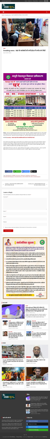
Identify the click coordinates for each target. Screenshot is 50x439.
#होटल (32, 176)
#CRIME (13, 175)
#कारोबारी (26, 176)
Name (4, 211)
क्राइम (4, 48)
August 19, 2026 (6, 387)
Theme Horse (30, 436)
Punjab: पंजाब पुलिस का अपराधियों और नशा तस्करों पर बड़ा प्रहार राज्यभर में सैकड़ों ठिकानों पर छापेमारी (36, 384)
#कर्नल (23, 176)
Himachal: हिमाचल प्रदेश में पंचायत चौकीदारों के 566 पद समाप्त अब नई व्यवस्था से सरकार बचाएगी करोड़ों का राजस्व (39, 324)
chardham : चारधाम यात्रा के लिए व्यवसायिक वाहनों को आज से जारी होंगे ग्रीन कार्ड (20, 137)
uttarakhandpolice (36, 176)
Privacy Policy (19, 436)
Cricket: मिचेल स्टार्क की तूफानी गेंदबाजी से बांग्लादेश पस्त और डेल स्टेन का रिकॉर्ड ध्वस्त (39, 334)
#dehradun (23, 175)
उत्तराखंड (26, 305)
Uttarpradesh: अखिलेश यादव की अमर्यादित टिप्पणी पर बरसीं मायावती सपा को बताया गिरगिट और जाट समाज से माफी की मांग (16, 324)
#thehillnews (27, 175)
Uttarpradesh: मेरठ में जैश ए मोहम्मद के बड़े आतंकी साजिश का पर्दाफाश (35, 360)
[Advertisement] (25, 62)
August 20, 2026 (29, 363)
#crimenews (17, 175)
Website (5, 221)
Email (4, 216)
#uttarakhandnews (18, 176)
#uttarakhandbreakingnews (8, 176)
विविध (28, 394)
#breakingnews (9, 175)
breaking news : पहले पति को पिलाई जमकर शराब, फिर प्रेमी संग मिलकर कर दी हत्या (36, 184)
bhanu (10, 52)
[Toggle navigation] (3, 12)
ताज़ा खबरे (5, 302)
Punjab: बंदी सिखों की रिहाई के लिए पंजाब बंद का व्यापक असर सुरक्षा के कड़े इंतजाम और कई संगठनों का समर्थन (13, 361)
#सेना (29, 176)
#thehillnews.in (34, 175)
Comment (5, 196)
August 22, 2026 (28, 312)
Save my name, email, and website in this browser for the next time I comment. (21, 227)
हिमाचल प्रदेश (10, 331)
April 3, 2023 (5, 52)
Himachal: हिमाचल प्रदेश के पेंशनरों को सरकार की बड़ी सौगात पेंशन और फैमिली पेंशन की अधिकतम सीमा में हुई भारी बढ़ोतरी (16, 335)
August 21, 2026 (6, 364)
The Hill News (12, 436)
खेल (32, 331)
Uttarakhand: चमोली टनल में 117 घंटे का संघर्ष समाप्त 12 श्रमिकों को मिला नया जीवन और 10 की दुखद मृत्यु (13, 384)
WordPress (45, 436)
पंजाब (30, 379)
